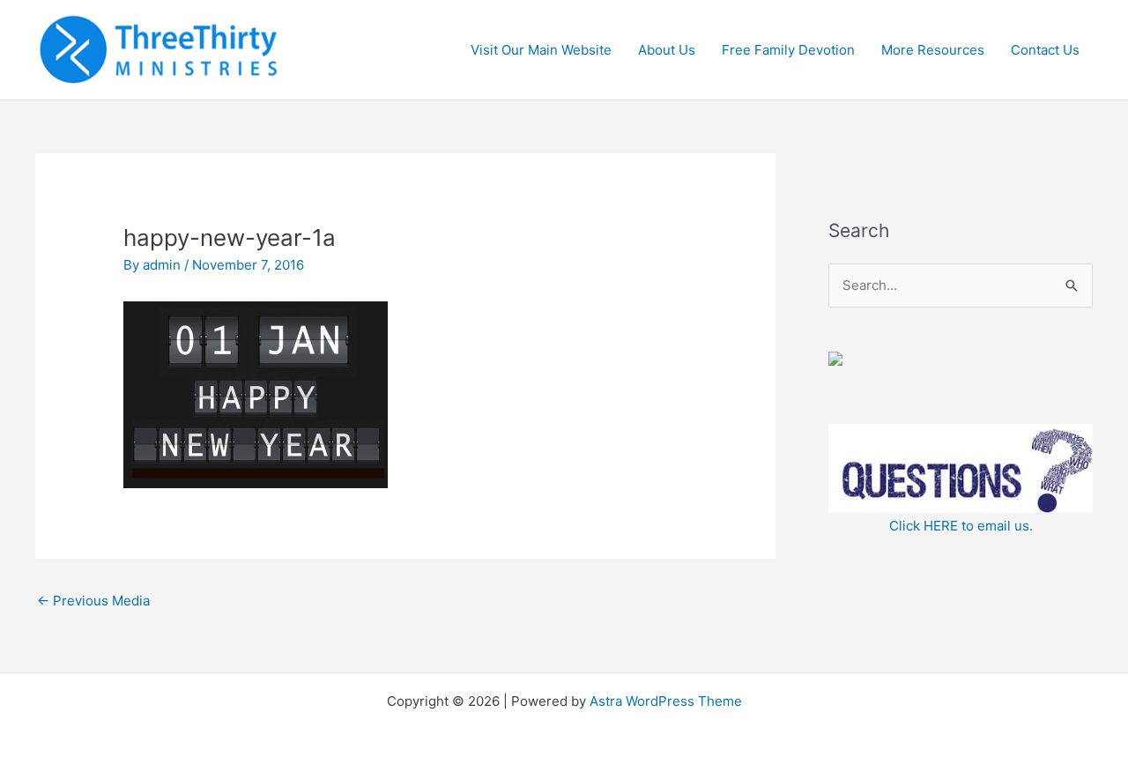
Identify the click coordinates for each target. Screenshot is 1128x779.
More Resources (932, 49)
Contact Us (1045, 49)
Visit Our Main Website (541, 49)
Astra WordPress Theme (666, 701)
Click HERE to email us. (961, 525)
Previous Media (93, 600)
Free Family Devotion (788, 49)
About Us (666, 49)
